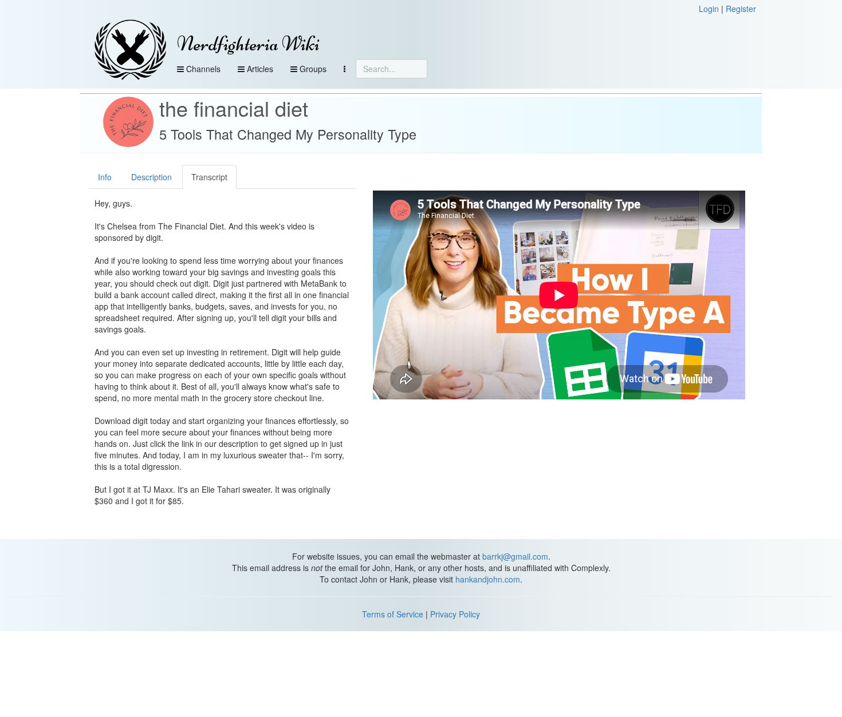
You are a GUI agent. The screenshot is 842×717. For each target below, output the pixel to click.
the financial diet (233, 107)
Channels (202, 68)
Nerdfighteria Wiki (248, 43)
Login (709, 8)
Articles (259, 68)
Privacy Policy (455, 614)
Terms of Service (392, 614)
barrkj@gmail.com (515, 556)
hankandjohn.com (487, 579)
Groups (311, 68)
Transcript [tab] (209, 177)
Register (741, 8)
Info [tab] (105, 177)
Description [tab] (151, 177)
